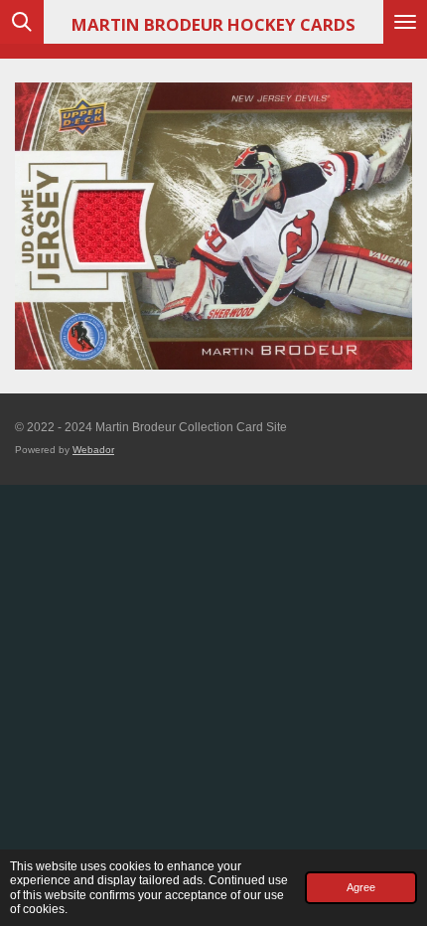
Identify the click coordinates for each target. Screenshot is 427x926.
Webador (93, 449)
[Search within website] (22, 22)
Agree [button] (361, 887)
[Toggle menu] (405, 22)
